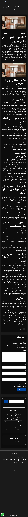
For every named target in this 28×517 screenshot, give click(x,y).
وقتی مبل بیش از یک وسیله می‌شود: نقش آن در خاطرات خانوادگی (13, 414)
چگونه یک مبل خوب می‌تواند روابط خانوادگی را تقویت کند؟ (13, 418)
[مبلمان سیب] (26, 9)
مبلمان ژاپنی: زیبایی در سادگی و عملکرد (13, 429)
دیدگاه (24, 350)
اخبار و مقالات (19, 329)
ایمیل (24, 370)
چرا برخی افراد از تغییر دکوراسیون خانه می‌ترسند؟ (13, 426)
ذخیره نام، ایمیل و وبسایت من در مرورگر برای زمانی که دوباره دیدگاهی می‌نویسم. (14, 385)
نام (25, 364)
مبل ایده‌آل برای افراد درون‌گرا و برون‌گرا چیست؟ (13, 422)
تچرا (10, 515)
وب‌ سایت (23, 376)
